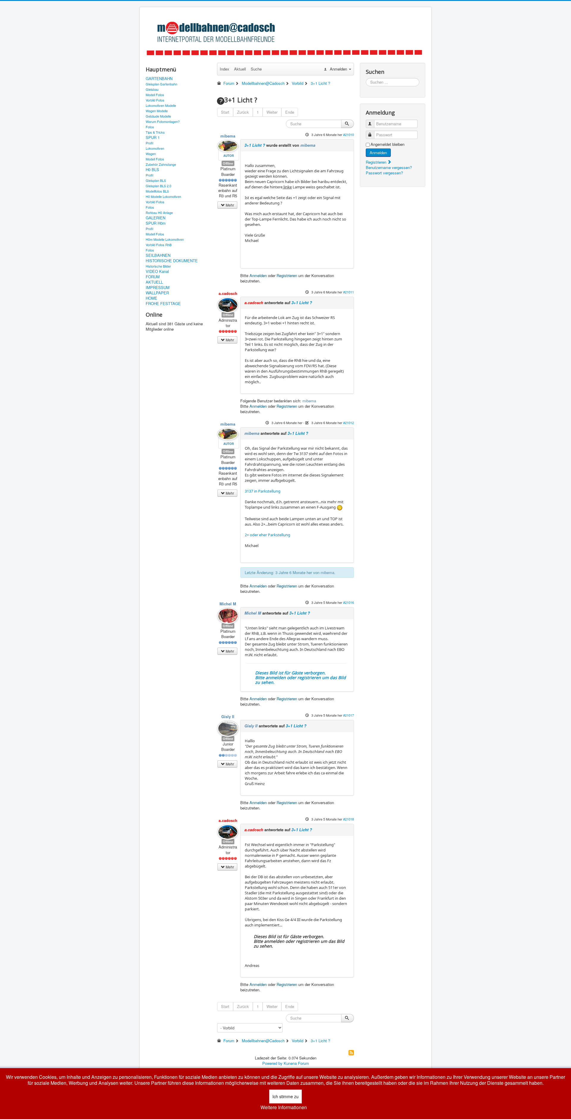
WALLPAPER (157, 293)
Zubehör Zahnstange (161, 164)
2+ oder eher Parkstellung (267, 534)
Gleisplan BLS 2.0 (158, 185)
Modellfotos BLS (157, 191)
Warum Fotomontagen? (163, 121)
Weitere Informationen (284, 1107)
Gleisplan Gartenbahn (161, 84)
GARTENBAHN (159, 78)
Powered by (272, 1063)
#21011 (348, 292)
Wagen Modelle (157, 110)
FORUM (153, 276)
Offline (228, 163)
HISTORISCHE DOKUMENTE (172, 260)
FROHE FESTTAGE (163, 303)
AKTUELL (154, 282)
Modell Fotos (155, 94)
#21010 (348, 134)
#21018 (348, 819)
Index (224, 69)
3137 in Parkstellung (262, 491)
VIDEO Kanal (157, 271)
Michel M (227, 604)
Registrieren (287, 275)
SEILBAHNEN (158, 255)
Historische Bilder (158, 266)
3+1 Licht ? (254, 145)
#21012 (348, 422)
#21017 (348, 715)
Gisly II (227, 716)
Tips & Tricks (155, 132)
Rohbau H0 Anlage (159, 212)
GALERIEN (155, 218)
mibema (227, 136)
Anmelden (258, 275)
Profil (149, 142)
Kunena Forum (296, 1063)
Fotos (150, 126)
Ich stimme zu (285, 1096)
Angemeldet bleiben (387, 144)
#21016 (348, 602)
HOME (151, 298)
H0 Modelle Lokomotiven (163, 196)
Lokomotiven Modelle (161, 105)
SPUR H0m (156, 223)
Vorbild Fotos (155, 100)
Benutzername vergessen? (389, 167)
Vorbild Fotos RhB (159, 244)
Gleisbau (152, 89)
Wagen (151, 153)
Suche (256, 69)
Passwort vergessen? (384, 173)
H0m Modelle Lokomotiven (165, 239)
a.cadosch (228, 293)
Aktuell (240, 69)
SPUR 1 (153, 137)
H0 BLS (152, 169)
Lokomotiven (155, 148)
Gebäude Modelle (158, 116)
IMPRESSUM (158, 287)
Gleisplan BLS (156, 180)
